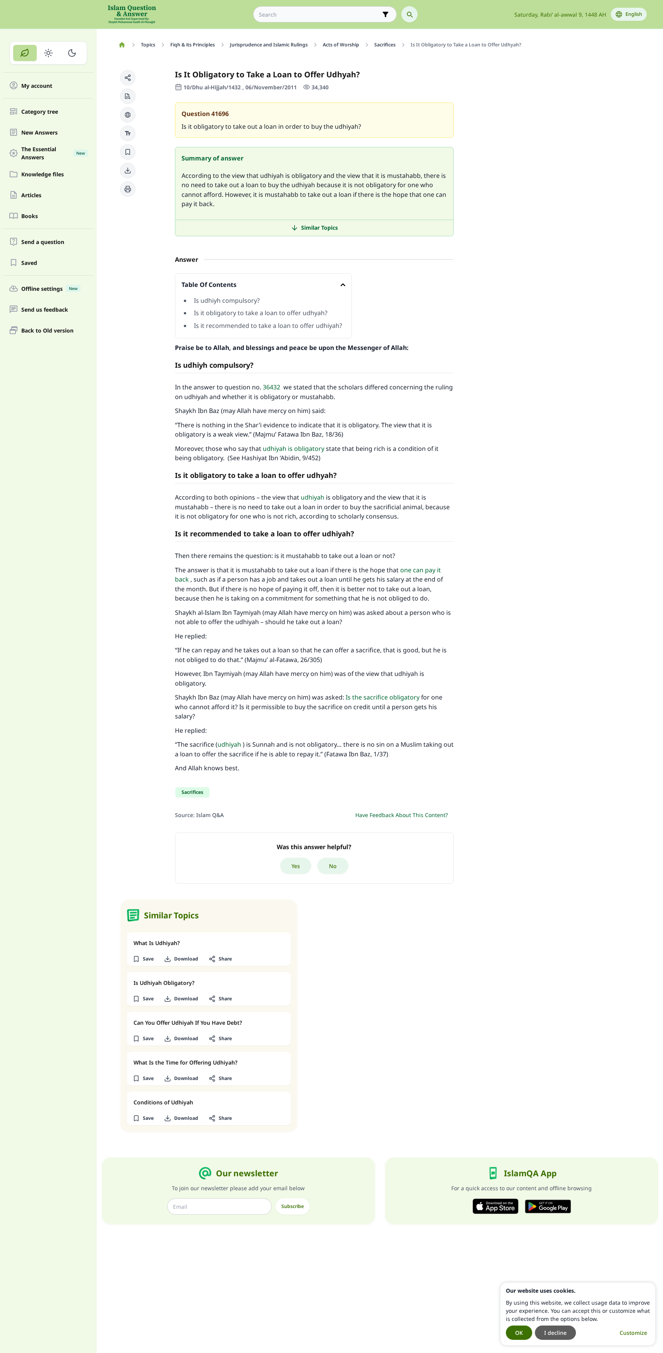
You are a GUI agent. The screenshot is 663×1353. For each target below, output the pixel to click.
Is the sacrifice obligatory (383, 697)
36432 (271, 387)
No (333, 866)
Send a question (42, 242)
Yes (295, 866)
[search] (409, 14)
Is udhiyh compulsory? (227, 300)
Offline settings (49, 288)
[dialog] (577, 1314)
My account (36, 85)
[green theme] (25, 53)
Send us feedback (44, 309)
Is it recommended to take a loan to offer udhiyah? (268, 325)
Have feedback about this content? (401, 815)
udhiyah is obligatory (293, 448)
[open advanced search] (385, 14)
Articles (31, 195)
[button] (127, 77)
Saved (29, 262)
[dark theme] (72, 53)
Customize (633, 1332)
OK (519, 1332)
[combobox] (319, 14)
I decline (555, 1332)
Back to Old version (47, 330)
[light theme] (48, 53)
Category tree (39, 111)
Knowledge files (42, 174)
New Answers (39, 132)
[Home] (122, 44)
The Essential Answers (53, 153)
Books (29, 216)
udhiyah (312, 497)
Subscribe (292, 1206)
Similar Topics (319, 227)
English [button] (633, 14)
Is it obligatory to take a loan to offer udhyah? (260, 313)
